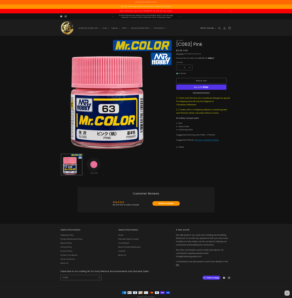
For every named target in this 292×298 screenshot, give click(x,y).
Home (120, 235)
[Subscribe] (98, 277)
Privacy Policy (66, 251)
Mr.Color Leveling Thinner (207, 140)
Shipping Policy (67, 235)
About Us (64, 263)
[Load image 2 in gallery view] (93, 164)
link (177, 264)
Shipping (179, 54)
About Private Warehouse (129, 247)
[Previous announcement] (61, 11)
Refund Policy (66, 243)
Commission (123, 243)
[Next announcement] (230, 11)
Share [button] (181, 147)
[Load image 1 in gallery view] (71, 164)
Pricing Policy (66, 247)
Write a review (166, 203)
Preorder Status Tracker (128, 239)
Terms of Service (67, 259)
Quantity (179, 62)
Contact (121, 251)
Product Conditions (68, 255)
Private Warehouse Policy (71, 239)
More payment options (201, 93)
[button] (89, 28)
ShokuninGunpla (149, 297)
